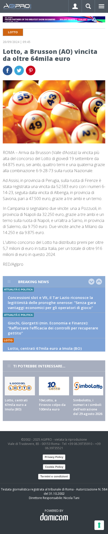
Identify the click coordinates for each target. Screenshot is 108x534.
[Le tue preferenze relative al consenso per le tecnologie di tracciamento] (99, 525)
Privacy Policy (54, 457)
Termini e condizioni (54, 476)
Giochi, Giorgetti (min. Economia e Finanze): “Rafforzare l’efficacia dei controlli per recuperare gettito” (53, 327)
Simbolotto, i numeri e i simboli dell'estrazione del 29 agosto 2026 (87, 407)
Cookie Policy (54, 467)
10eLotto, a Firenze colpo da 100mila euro (52, 404)
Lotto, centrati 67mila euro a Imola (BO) (45, 348)
